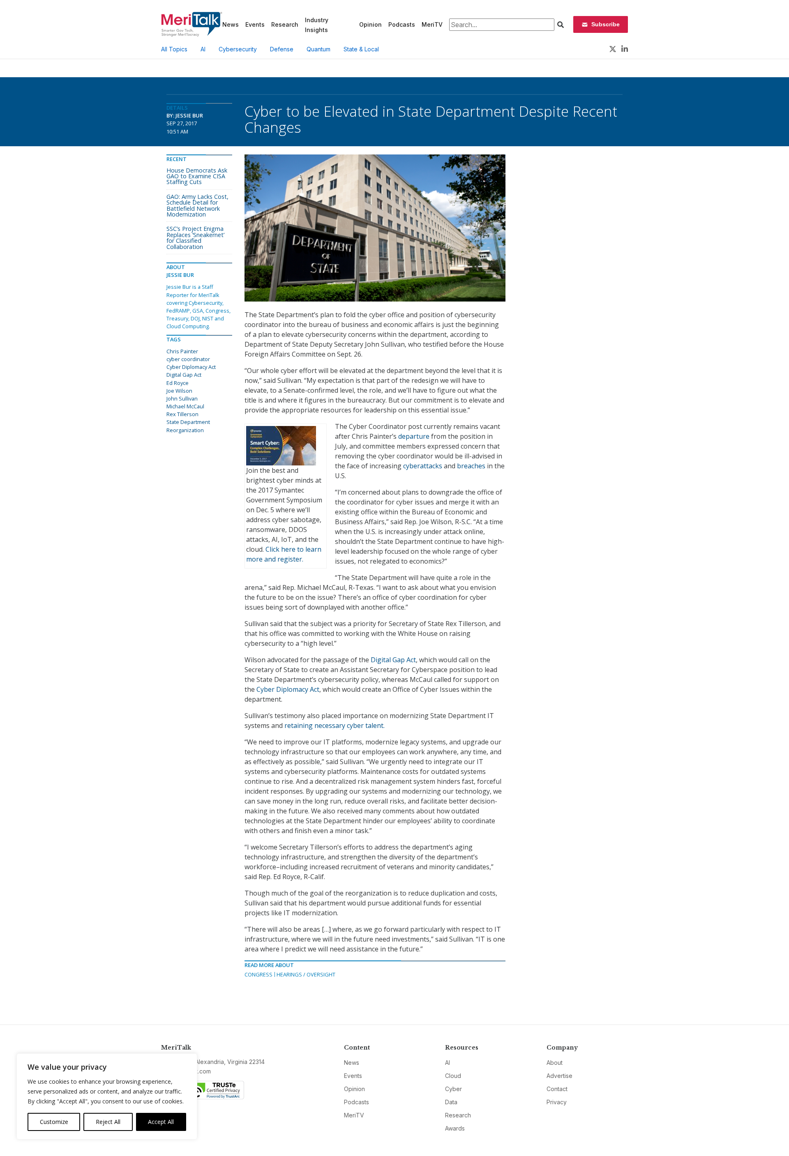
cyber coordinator (188, 359)
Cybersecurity (238, 49)
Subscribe (605, 24)
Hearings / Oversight (306, 974)
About (555, 1062)
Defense (281, 49)
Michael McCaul (185, 406)
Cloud (453, 1075)
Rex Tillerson (182, 414)
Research (284, 24)
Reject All (108, 1122)
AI (203, 49)
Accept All (161, 1122)
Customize (54, 1122)
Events (255, 24)
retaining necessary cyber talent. (334, 725)
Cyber (453, 1088)
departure (413, 436)
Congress (258, 974)
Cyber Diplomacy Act (287, 689)
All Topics (174, 49)
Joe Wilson (179, 390)
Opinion (370, 24)
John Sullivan (182, 398)
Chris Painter (182, 351)
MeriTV (432, 24)
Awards (455, 1128)
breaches (471, 465)
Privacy (557, 1101)
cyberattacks (423, 465)
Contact (557, 1088)
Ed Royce (177, 383)
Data (451, 1101)
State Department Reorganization (188, 425)
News (230, 24)
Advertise (559, 1075)
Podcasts (401, 24)
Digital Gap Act (392, 659)
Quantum (318, 49)
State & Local (361, 49)
